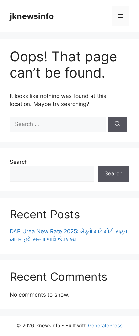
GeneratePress (105, 325)
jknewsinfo (32, 16)
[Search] (117, 124)
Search (19, 162)
